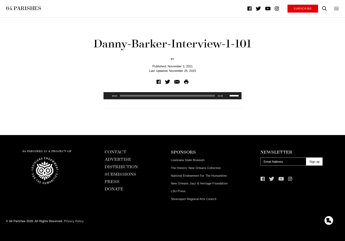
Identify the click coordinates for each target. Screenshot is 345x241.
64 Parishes (23, 8)
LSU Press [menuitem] (178, 191)
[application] (173, 95)
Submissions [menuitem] (120, 174)
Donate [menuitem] (114, 189)
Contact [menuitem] (115, 152)
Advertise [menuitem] (118, 159)
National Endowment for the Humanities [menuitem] (199, 175)
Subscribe (303, 8)
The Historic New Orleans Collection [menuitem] (196, 168)
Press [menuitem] (112, 181)
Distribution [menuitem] (121, 167)
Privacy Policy (74, 221)
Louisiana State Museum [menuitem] (188, 160)
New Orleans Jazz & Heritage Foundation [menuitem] (199, 183)
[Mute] (227, 96)
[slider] (235, 95)
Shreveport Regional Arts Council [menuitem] (193, 199)
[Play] (108, 96)
